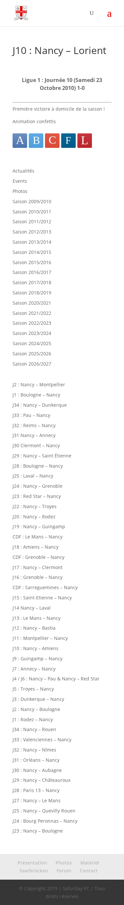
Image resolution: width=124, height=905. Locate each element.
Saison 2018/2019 (32, 292)
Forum (64, 870)
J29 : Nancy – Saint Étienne (42, 455)
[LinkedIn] (68, 140)
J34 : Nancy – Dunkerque (40, 405)
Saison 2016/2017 (32, 272)
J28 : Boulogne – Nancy (38, 466)
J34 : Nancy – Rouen (34, 729)
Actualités (23, 171)
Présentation (32, 863)
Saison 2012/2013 (32, 232)
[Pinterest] (84, 140)
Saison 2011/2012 (32, 221)
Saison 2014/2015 (32, 252)
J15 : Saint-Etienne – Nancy (42, 597)
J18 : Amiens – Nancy (36, 547)
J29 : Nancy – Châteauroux (41, 780)
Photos (20, 191)
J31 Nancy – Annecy (34, 435)
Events (20, 181)
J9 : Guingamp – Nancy (37, 658)
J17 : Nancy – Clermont (37, 567)
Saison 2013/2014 (32, 242)
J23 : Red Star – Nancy (37, 496)
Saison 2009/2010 (32, 201)
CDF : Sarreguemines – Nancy (45, 587)
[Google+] (52, 140)
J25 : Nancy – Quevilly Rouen (44, 811)
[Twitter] (36, 140)
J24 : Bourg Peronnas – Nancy (45, 821)
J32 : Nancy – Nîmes (34, 750)
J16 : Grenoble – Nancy (37, 577)
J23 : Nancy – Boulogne (38, 831)
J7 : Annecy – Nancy (34, 669)
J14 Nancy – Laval (32, 608)
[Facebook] (20, 140)
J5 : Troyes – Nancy (33, 689)
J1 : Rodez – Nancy (33, 719)
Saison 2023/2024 (32, 333)
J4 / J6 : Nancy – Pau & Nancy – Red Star (56, 678)
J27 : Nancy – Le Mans (37, 800)
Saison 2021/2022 (32, 313)
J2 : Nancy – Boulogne (36, 709)
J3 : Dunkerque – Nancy (38, 699)
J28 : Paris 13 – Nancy (36, 790)
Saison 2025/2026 (32, 353)
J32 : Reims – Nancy (34, 425)
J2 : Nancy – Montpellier (39, 384)
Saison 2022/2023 (32, 323)
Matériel (89, 863)
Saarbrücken (34, 870)
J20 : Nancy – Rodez (34, 516)
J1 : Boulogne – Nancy (36, 395)
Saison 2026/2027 (32, 364)
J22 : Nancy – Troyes (35, 506)
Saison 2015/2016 (32, 262)
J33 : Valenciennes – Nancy (42, 739)
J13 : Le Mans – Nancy (37, 618)
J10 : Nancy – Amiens (36, 648)
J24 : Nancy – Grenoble (37, 486)
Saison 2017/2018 (32, 282)
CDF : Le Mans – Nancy (37, 537)
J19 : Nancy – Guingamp (39, 526)
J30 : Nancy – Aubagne (37, 770)
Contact (89, 870)
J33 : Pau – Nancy (31, 415)
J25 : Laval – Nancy (33, 476)
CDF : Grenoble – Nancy (38, 557)
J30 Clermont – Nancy (36, 445)
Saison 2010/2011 (32, 211)
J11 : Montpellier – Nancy (40, 638)
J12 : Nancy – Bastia (34, 628)
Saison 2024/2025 (32, 343)
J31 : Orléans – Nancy (36, 760)
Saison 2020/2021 (32, 303)
